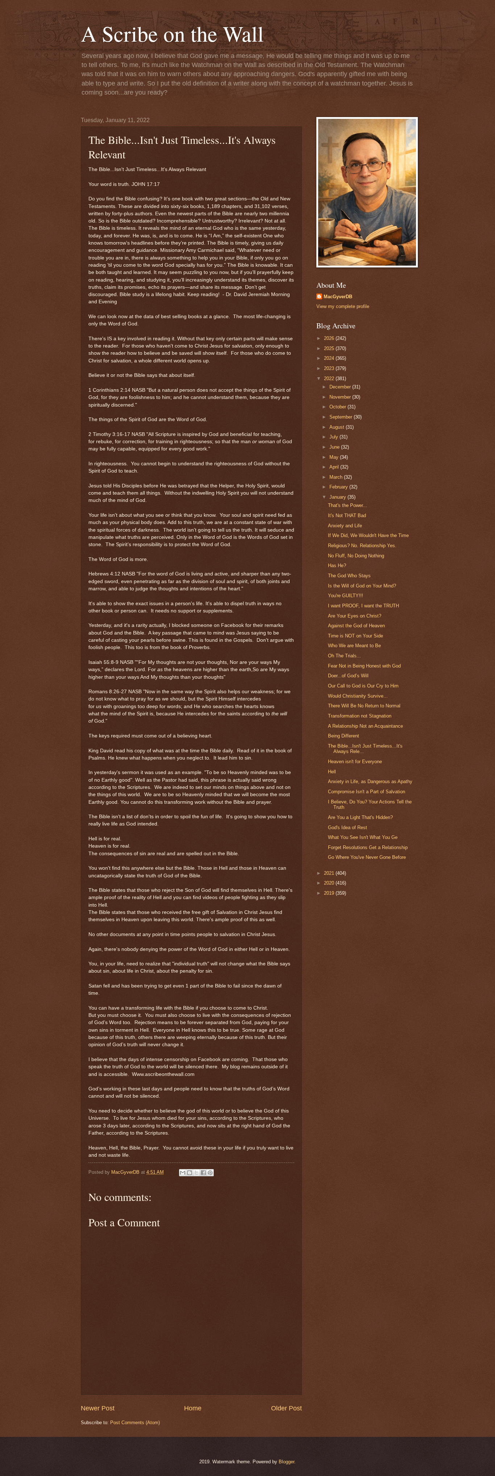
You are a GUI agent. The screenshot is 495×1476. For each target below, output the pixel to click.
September (341, 417)
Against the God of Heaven (356, 625)
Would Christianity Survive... (358, 696)
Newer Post (98, 1408)
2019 (330, 893)
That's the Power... (347, 505)
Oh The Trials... (344, 655)
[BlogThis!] (189, 1172)
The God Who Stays (349, 575)
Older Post (286, 1408)
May (334, 457)
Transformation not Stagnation (359, 716)
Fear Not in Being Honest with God (364, 666)
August (337, 427)
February (339, 487)
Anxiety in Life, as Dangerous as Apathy (370, 781)
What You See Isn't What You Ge (363, 837)
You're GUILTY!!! (345, 595)
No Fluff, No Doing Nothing (356, 555)
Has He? (337, 565)
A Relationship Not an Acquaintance (365, 726)
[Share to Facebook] (203, 1172)
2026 (330, 338)
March (336, 477)
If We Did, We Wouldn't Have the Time (368, 535)
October (338, 406)
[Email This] (182, 1172)
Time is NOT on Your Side (355, 636)
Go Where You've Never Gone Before (367, 857)
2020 (330, 883)
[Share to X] (196, 1172)
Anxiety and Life (345, 525)
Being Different (343, 736)
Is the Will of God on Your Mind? (362, 586)
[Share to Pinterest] (210, 1172)
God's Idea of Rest (347, 827)
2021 (330, 873)
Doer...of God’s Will (348, 675)
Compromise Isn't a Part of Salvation (366, 791)
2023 (330, 368)
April (334, 467)
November (340, 397)
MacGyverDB (338, 296)
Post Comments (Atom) (135, 1422)
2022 (330, 378)
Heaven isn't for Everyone (355, 761)
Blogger (286, 1461)
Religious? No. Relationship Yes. (362, 545)
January (338, 497)
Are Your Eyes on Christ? (354, 616)
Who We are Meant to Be (354, 645)
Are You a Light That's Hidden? (360, 817)
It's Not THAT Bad (347, 515)
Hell (332, 771)
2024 (330, 358)
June (335, 447)
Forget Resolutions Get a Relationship (368, 847)
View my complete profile (342, 306)
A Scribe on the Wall (172, 33)
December (340, 387)
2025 (330, 348)
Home (192, 1408)
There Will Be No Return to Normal (364, 705)
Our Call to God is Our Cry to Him (363, 686)
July (334, 437)
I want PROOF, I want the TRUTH (363, 605)
